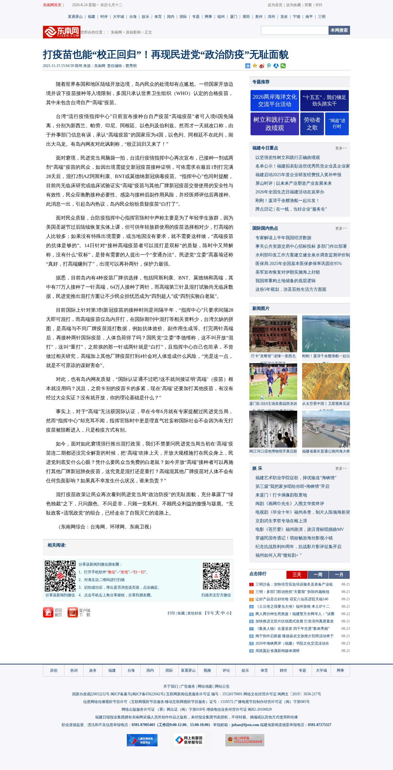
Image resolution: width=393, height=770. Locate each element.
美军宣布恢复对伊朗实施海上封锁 (287, 272)
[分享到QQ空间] (255, 65)
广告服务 (188, 686)
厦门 (233, 16)
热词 (74, 670)
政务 (93, 670)
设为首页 (275, 5)
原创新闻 (133, 32)
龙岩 (284, 16)
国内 (170, 16)
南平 (309, 16)
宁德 (296, 16)
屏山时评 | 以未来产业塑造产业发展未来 (293, 183)
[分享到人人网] (276, 65)
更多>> (341, 148)
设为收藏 (293, 5)
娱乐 (145, 16)
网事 (208, 16)
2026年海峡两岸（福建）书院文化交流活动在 (292, 643)
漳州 (271, 16)
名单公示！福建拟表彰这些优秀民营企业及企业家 (302, 166)
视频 (207, 670)
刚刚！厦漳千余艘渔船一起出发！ (287, 200)
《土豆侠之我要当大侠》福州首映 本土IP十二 (292, 606)
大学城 (118, 16)
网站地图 (205, 686)
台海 (133, 16)
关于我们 (170, 686)
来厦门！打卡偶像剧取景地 (281, 495)
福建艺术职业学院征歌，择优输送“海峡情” (296, 478)
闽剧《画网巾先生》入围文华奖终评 (289, 503)
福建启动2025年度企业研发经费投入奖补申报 (298, 174)
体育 (158, 16)
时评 (104, 16)
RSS (319, 5)
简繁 (308, 5)
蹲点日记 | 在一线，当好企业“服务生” (291, 209)
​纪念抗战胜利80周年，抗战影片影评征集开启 (298, 546)
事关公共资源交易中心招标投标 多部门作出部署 (301, 246)
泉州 (259, 16)
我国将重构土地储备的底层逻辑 (285, 280)
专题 (196, 16)
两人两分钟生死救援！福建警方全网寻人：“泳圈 (294, 614)
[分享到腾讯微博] (269, 65)
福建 (91, 16)
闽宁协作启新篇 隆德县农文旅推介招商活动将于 (294, 636)
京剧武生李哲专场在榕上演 (281, 521)
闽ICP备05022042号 (148, 694)
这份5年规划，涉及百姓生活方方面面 (290, 289)
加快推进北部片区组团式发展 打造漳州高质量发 (294, 621)
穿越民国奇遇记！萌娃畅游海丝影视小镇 (294, 538)
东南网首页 (52, 5)
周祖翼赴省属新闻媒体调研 (277, 651)
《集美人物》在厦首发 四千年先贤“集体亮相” (292, 628)
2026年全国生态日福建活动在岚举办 (289, 192)
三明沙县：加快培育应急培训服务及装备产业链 (294, 584)
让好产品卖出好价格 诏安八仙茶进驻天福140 (291, 599)
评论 (226, 670)
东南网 (116, 32)
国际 (183, 16)
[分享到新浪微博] (262, 65)
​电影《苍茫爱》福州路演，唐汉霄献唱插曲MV (299, 529)
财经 (283, 670)
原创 (53, 670)
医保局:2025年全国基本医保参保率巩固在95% (298, 263)
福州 (221, 16)
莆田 (246, 16)
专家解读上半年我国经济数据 (283, 237)
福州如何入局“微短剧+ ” (278, 555)
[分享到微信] (283, 65)
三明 (321, 16)
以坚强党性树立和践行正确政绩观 (287, 157)
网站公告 (222, 686)
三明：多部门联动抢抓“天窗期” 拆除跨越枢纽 (292, 592)
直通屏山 (75, 16)
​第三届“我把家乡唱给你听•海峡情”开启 (292, 486)
